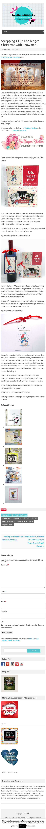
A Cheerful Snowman (18, 131)
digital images (6, 518)
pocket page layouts (8, 521)
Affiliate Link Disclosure (9, 772)
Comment (5, 565)
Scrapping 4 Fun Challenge (10, 57)
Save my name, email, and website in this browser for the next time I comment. (22, 626)
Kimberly (7, 49)
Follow (3, 724)
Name (3, 591)
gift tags (35, 518)
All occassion (6, 515)
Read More (30, 826)
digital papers (17, 518)
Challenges (23, 515)
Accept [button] (22, 826)
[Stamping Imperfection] (23, 26)
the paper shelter (7, 524)
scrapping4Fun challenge (25, 521)
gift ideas (27, 518)
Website (4, 612)
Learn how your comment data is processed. (20, 639)
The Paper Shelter (30, 128)
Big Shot (15, 515)
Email (3, 601)
